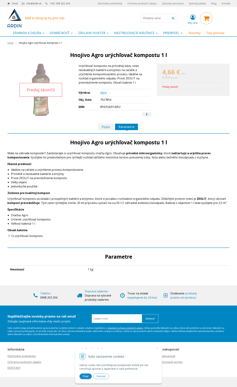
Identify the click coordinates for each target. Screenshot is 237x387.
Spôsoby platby (197, 3)
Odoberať (150, 318)
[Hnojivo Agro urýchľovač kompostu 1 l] (40, 90)
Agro (103, 92)
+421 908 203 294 (60, 3)
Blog (213, 3)
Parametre (126, 127)
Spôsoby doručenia (173, 3)
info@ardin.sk (33, 3)
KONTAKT (14, 368)
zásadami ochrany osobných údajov (125, 328)
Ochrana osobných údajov (142, 3)
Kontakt (226, 3)
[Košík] (206, 18)
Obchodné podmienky (110, 3)
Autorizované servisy (169, 362)
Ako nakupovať (165, 356)
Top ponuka (215, 33)
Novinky (195, 33)
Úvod (15, 3)
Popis (106, 127)
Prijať (85, 376)
